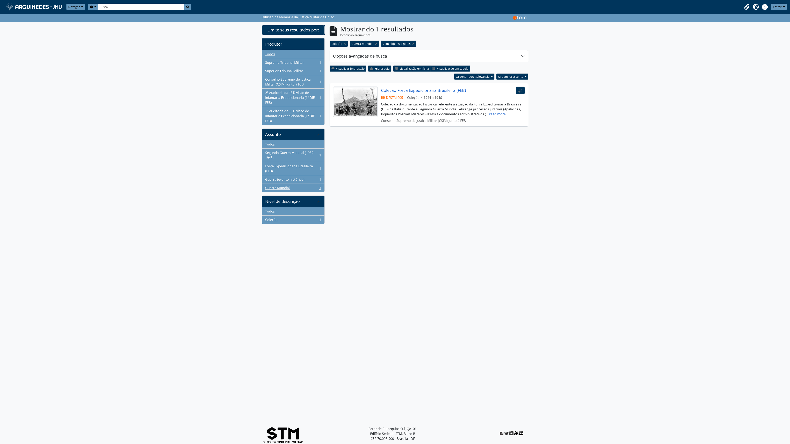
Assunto (273, 134)
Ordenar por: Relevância (473, 77)
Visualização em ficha (414, 69)
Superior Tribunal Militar (293, 72)
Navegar (74, 7)
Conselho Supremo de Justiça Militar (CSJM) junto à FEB (293, 82)
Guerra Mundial (293, 189)
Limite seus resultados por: (293, 30)
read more (497, 114)
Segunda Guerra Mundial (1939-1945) (293, 155)
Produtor (273, 44)
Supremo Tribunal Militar (293, 63)
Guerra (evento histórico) (293, 180)
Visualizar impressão (350, 69)
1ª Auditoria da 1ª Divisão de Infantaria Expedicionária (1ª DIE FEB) (293, 116)
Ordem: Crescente (511, 77)
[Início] (34, 7)
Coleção (293, 220)
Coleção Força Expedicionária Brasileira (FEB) (423, 90)
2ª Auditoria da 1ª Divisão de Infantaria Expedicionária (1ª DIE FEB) (293, 97)
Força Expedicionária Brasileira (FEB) (293, 168)
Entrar (777, 7)
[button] (746, 7)
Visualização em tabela (452, 69)
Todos (270, 54)
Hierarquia (382, 69)
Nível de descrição (282, 201)
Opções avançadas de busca (360, 56)
